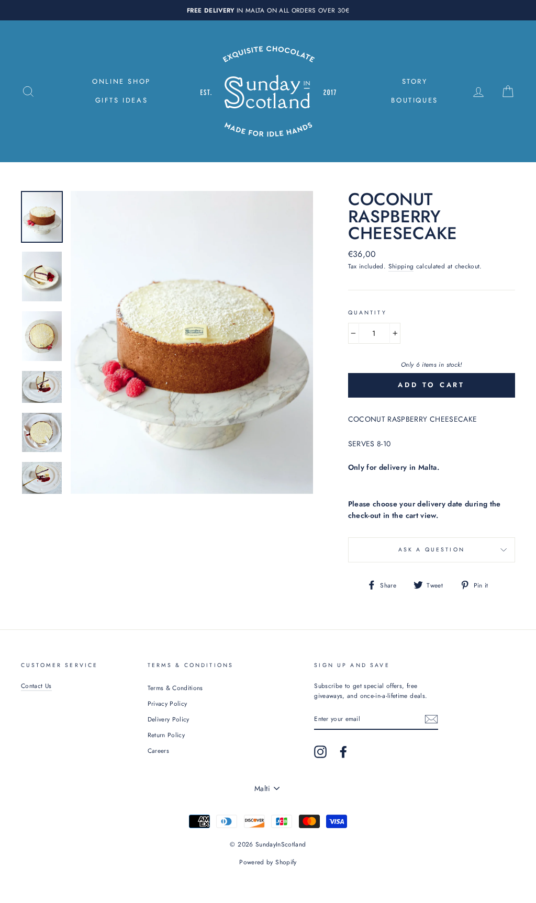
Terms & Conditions (175, 687)
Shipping (401, 266)
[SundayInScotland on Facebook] (343, 752)
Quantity (367, 313)
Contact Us (36, 685)
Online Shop (121, 81)
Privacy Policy (167, 703)
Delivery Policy (168, 719)
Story (415, 81)
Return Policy (166, 734)
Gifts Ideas (121, 100)
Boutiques (414, 100)
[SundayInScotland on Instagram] (320, 752)
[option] (268, 10)
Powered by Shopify (267, 862)
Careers (158, 750)
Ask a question (431, 550)
